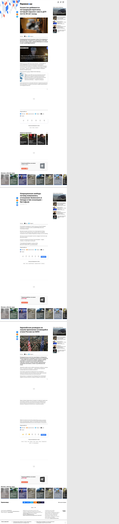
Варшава (31, 441)
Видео (24, 263)
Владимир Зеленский (37, 263)
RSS (35, 507)
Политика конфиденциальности (28, 514)
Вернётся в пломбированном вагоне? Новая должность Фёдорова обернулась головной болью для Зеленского (61, 26)
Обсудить (43, 256)
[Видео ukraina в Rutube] (42, 502)
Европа (37, 441)
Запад (27, 263)
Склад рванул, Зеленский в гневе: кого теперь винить (61, 31)
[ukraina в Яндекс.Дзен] (39, 502)
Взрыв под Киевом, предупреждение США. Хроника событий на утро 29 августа (59, 13)
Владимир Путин (44, 441)
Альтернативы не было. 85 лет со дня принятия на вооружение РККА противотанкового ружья (61, 18)
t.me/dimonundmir (34, 243)
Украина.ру (37, 226)
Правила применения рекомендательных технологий (32, 515)
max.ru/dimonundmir (33, 244)
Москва (33, 127)
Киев (28, 441)
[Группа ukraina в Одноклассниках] (35, 502)
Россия (30, 127)
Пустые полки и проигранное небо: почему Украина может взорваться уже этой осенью (61, 22)
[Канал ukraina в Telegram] (31, 502)
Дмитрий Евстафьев (31, 263)
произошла (25, 63)
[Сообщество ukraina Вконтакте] (24, 502)
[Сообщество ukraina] (28, 502)
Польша (26, 441)
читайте (28, 71)
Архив (32, 507)
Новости (22, 441)
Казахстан (36, 127)
